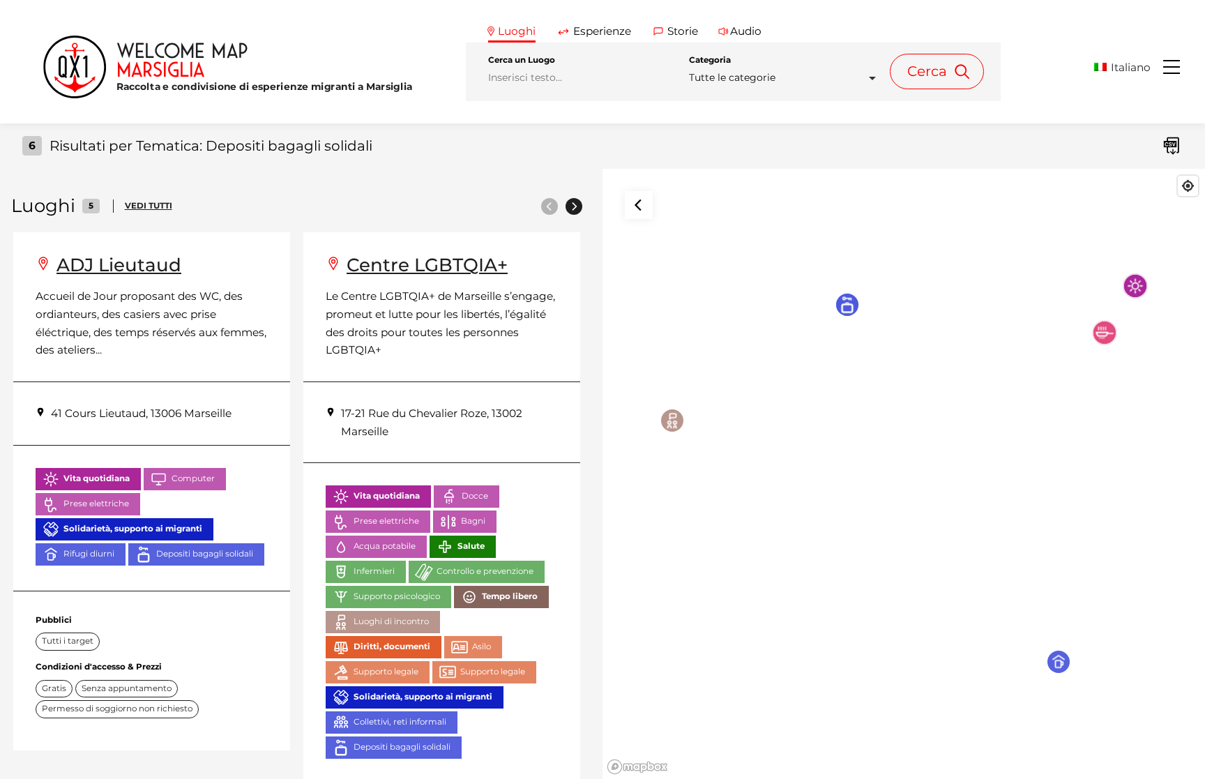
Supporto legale (386, 671)
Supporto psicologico (397, 596)
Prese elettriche (96, 503)
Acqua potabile (385, 546)
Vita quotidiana (96, 478)
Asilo (481, 646)
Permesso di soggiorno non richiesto (117, 708)
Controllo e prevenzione (485, 571)
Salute (471, 546)
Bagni (473, 521)
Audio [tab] (745, 31)
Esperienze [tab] (602, 31)
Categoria (710, 60)
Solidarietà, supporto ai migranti (132, 529)
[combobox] (786, 78)
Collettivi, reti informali (400, 722)
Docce (475, 496)
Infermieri (374, 571)
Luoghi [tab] (517, 31)
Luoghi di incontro (391, 621)
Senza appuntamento (127, 688)
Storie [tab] (682, 31)
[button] (1127, 67)
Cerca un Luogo (521, 60)
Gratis (54, 688)
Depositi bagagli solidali (204, 554)
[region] (903, 474)
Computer (193, 478)
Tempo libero (510, 596)
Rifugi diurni (88, 554)
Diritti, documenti (392, 646)
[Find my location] (1188, 186)
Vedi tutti (148, 206)
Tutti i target (67, 641)
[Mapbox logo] (637, 767)
